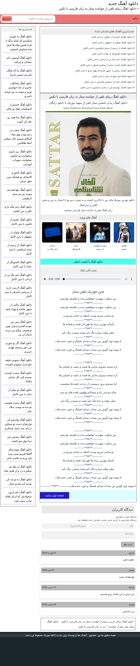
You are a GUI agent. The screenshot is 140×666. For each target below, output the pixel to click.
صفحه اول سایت (54, 495)
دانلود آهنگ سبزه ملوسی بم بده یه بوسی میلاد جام (18, 407)
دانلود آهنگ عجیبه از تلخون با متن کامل (112, 37)
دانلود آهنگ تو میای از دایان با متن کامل (112, 76)
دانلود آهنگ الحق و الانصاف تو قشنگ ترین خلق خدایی (19, 177)
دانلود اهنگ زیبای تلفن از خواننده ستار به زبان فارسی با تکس (88, 96)
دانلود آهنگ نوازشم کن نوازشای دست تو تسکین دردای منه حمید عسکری (18, 424)
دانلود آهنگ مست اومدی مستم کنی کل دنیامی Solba (18, 377)
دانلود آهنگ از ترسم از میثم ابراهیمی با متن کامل (108, 48)
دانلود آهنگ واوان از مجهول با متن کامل (112, 42)
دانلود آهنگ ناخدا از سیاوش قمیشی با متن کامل (108, 82)
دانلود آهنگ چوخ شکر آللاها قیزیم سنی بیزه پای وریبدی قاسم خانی (19, 454)
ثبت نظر (127, 544)
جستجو (6, 18)
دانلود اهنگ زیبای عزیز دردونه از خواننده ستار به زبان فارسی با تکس (97, 621)
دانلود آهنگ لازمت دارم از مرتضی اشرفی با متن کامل (106, 65)
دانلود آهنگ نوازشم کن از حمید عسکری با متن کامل (106, 87)
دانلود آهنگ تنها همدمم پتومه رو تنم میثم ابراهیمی (19, 194)
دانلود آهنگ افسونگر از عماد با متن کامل (112, 54)
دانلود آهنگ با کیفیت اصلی (88, 261)
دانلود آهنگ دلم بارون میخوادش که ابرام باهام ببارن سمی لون (18, 496)
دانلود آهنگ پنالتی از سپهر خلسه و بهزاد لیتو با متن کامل (104, 70)
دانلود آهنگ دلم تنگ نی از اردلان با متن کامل (110, 59)
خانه (135, 18)
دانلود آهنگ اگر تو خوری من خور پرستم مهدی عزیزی (18, 347)
